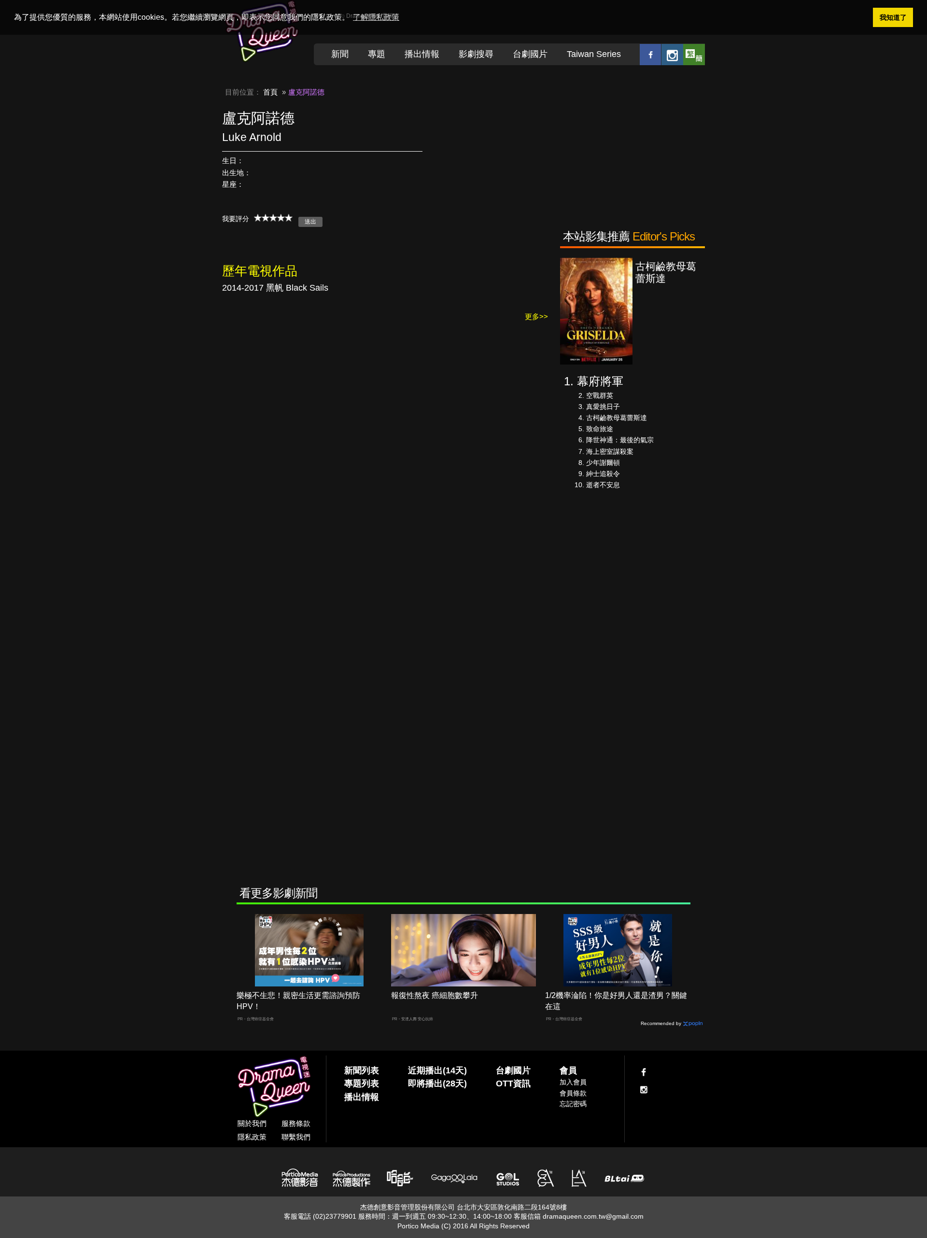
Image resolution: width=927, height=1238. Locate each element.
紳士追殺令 (603, 474)
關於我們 (252, 1123)
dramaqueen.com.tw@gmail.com (593, 1216)
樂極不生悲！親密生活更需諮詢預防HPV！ (298, 1001)
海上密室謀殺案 (609, 451)
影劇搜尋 (476, 54)
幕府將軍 (600, 381)
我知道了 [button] (893, 17)
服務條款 (295, 1123)
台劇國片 (530, 54)
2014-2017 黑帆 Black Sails (275, 288)
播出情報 (422, 54)
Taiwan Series (594, 54)
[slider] (273, 218)
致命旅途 (599, 429)
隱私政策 (252, 1137)
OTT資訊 (513, 1083)
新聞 (340, 54)
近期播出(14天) (437, 1070)
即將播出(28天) (437, 1083)
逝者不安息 (603, 485)
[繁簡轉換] (694, 54)
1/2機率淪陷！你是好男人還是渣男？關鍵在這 (616, 1001)
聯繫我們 (295, 1137)
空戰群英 (599, 395)
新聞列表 (361, 1070)
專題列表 (361, 1083)
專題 (376, 54)
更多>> (536, 316)
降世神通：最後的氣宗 (620, 440)
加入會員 (573, 1082)
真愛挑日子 (603, 406)
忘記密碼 (573, 1104)
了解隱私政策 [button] (376, 17)
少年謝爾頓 (603, 462)
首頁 (270, 92)
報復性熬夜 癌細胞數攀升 (434, 995)
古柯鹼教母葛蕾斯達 (616, 418)
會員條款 (573, 1093)
